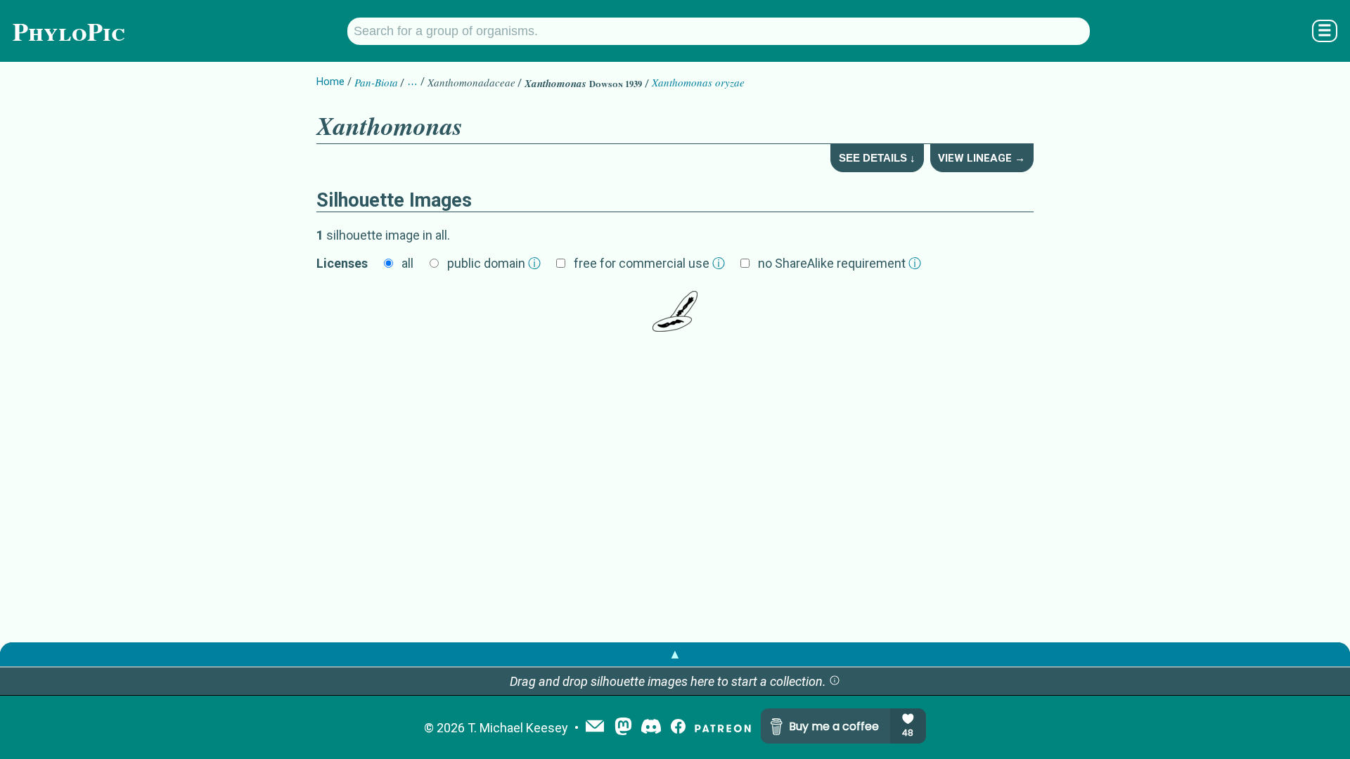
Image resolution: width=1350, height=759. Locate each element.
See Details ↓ (877, 158)
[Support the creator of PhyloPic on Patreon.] (723, 727)
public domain (494, 263)
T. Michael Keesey (518, 727)
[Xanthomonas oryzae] (675, 311)
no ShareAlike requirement (839, 263)
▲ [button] (675, 654)
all (407, 263)
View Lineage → (981, 158)
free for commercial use (649, 263)
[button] (834, 681)
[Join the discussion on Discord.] (651, 728)
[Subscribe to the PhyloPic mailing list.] (595, 727)
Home (330, 81)
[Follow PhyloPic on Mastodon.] (623, 728)
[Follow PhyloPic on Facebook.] (678, 728)
